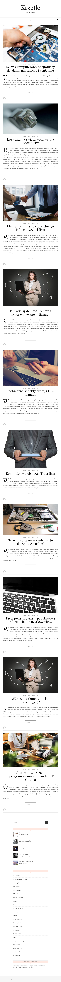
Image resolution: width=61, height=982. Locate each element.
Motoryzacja (16, 930)
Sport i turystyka (17, 948)
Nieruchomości (17, 933)
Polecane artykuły (28, 967)
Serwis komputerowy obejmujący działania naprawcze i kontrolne (30, 68)
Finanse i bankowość (18, 897)
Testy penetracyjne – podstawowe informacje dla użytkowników (30, 620)
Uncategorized (17, 955)
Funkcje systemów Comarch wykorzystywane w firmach (30, 312)
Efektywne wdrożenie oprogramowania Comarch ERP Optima (30, 776)
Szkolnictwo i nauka (18, 952)
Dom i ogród (16, 883)
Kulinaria (15, 915)
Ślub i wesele (16, 944)
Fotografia (15, 901)
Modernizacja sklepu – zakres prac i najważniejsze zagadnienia (26, 848)
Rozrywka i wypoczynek (19, 941)
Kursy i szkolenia (17, 919)
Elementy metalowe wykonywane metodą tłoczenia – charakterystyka (25, 855)
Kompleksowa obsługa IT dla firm (30, 473)
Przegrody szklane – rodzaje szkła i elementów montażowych (26, 862)
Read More (30, 92)
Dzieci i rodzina (17, 890)
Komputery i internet (30, 64)
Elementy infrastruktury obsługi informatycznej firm (30, 228)
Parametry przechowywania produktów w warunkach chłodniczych (26, 841)
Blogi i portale (16, 875)
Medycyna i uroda (17, 926)
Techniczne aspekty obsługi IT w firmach (30, 392)
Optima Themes (16, 979)
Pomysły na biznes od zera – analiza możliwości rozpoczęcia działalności (26, 833)
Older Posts (8, 816)
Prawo (14, 937)
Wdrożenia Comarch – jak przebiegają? (30, 700)
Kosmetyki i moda (17, 912)
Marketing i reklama (18, 923)
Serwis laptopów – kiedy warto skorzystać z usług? (30, 542)
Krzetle (30, 7)
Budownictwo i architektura (20, 879)
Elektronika (16, 894)
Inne (14, 904)
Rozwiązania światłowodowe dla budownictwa (30, 141)
